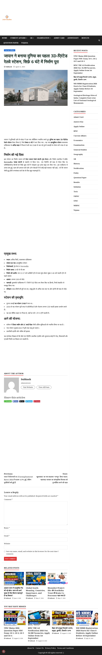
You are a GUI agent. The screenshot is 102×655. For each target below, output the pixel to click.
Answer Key (73, 38)
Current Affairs (18, 38)
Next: (52, 478)
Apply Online (79, 126)
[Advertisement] (71, 18)
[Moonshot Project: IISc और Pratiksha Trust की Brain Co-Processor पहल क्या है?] (58, 578)
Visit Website (28, 387)
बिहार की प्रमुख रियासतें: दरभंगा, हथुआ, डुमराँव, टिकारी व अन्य (62, 629)
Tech (63, 583)
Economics (78, 140)
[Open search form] (99, 40)
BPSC (76, 131)
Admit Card (59, 38)
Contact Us (40, 648)
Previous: (18, 478)
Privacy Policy (50, 648)
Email (7, 536)
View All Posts (44, 387)
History (77, 164)
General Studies (55, 583)
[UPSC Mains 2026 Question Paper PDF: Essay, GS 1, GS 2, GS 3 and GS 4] (15, 618)
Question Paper (10, 43)
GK (31, 38)
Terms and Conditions (65, 648)
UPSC (76, 201)
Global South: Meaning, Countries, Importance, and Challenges (35, 592)
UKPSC (76, 196)
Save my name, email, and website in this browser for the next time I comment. (32, 552)
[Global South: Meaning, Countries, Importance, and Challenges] (36, 578)
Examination (43, 38)
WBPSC (77, 205)
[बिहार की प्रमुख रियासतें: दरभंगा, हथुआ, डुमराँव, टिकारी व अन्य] (63, 618)
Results (85, 38)
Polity (76, 173)
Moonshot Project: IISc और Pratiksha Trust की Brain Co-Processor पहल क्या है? (57, 592)
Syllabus (77, 187)
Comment (8, 499)
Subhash (9, 67)
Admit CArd (78, 117)
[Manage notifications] (3, 651)
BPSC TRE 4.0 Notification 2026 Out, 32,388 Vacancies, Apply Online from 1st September (39, 633)
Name (7, 528)
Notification (79, 168)
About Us (30, 648)
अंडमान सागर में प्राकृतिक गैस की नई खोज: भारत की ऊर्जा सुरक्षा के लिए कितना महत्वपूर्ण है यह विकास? (13, 592)
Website (7, 543)
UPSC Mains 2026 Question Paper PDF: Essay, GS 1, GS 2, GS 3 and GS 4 (85, 58)
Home (4, 38)
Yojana (24, 43)
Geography (78, 154)
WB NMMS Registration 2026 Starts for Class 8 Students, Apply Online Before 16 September (87, 632)
